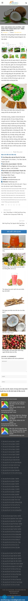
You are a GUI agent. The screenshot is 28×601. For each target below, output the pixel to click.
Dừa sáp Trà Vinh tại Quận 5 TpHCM (11, 451)
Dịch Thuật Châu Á (14, 593)
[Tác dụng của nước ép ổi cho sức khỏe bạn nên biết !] (14, 279)
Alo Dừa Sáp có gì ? (8, 332)
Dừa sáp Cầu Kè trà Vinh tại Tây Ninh (11, 547)
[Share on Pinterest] (19, 205)
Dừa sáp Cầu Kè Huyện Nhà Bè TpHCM (12, 555)
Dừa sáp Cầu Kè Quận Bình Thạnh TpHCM (12, 518)
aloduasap (5, 32)
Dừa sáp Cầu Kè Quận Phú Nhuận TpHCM (12, 523)
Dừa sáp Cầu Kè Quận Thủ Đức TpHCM (12, 516)
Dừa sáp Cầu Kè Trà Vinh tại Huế (10, 576)
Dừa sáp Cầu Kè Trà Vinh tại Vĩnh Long (12, 569)
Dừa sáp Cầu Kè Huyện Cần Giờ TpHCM (12, 558)
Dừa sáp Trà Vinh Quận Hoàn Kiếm (11, 467)
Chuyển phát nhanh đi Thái (11, 193)
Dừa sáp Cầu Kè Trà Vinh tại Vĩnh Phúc (12, 571)
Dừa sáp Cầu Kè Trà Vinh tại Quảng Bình (12, 510)
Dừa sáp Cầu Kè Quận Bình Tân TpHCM (12, 521)
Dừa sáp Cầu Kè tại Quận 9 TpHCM (11, 483)
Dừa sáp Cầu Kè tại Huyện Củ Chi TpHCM (12, 566)
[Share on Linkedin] (14, 205)
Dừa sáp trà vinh (17, 32)
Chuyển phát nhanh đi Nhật (16, 188)
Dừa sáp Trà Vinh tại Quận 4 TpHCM (11, 449)
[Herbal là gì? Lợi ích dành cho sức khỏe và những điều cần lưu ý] (14, 259)
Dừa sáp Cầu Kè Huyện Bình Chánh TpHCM (13, 563)
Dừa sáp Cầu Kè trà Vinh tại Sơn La (11, 544)
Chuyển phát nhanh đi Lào (10, 195)
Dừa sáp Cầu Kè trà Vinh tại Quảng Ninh (12, 537)
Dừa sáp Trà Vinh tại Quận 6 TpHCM (11, 454)
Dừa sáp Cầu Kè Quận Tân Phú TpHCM (12, 553)
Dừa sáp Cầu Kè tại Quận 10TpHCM (11, 486)
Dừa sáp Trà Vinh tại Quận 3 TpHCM (11, 446)
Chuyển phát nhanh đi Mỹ (6, 188)
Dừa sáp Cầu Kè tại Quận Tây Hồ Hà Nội (12, 497)
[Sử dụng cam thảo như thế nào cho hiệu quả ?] (14, 301)
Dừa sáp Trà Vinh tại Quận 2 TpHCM (11, 444)
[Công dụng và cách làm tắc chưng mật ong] (14, 241)
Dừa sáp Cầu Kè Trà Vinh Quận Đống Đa (12, 462)
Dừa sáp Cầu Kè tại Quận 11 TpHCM (11, 489)
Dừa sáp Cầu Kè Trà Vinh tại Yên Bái (11, 584)
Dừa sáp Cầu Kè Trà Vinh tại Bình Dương (12, 473)
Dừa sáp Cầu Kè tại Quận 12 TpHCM (11, 491)
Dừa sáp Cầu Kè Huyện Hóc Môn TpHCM (12, 561)
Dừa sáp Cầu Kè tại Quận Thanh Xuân (11, 499)
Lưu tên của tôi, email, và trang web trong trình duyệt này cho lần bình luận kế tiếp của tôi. (13, 390)
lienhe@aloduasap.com (13, 179)
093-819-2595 (12, 177)
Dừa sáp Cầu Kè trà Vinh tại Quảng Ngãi (12, 534)
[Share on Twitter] (9, 205)
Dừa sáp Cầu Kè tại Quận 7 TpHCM (11, 478)
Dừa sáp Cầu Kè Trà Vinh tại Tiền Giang (12, 574)
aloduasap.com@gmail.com (13, 599)
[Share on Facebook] (6, 205)
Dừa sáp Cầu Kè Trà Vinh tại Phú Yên (11, 507)
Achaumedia (12, 589)
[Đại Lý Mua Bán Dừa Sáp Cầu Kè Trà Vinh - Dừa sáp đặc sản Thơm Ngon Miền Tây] (14, 2)
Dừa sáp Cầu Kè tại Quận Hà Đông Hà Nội (12, 502)
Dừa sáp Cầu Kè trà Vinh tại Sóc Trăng (11, 542)
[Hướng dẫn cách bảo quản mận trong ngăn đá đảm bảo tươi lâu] (14, 342)
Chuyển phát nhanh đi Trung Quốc (13, 190)
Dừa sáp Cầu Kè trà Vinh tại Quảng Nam (12, 531)
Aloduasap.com (12, 181)
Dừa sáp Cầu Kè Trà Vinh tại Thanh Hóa (12, 579)
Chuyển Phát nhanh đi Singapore (7, 197)
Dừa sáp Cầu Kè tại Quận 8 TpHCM (11, 481)
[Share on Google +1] (11, 205)
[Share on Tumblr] (17, 205)
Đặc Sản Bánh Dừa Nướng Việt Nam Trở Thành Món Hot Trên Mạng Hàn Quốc (13, 28)
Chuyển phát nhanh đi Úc (20, 195)
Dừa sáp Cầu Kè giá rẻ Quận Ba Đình (11, 459)
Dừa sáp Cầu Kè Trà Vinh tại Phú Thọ (11, 505)
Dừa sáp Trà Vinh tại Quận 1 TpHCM (11, 441)
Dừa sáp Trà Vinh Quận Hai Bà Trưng (11, 465)
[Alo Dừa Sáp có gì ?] (14, 323)
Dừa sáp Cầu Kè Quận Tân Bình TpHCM (12, 529)
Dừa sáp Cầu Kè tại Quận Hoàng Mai (11, 470)
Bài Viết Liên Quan (14, 231)
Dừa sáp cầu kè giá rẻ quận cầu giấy (11, 457)
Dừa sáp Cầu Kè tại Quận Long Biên (11, 494)
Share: (2, 204)
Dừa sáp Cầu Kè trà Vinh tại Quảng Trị (11, 539)
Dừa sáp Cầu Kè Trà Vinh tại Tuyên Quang (12, 582)
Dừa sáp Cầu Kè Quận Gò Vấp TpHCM (11, 526)
